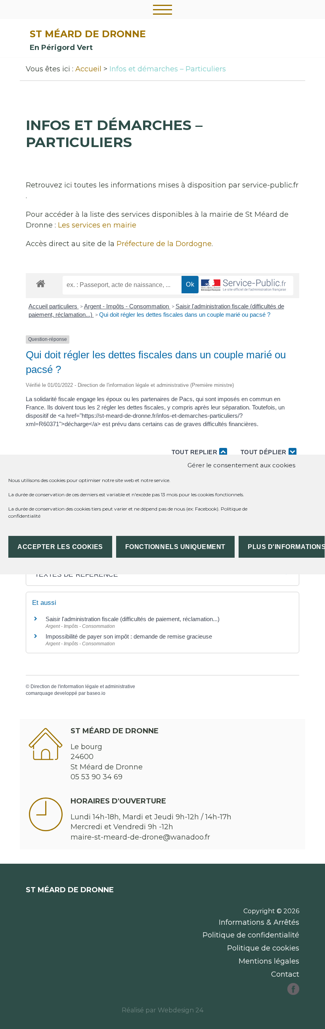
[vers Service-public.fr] (243, 285)
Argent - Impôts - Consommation (127, 306)
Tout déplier (265, 452)
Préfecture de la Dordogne (164, 243)
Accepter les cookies (60, 546)
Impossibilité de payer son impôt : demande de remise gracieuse (129, 636)
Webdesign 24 (180, 1010)
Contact (285, 974)
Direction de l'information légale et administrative (83, 686)
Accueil (88, 69)
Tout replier (196, 452)
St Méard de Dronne (88, 34)
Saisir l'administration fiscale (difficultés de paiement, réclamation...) (133, 619)
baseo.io (96, 693)
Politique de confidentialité (251, 935)
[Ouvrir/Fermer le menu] (162, 9)
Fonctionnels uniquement (175, 546)
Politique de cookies (263, 948)
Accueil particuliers (54, 306)
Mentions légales (269, 961)
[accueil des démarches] (41, 283)
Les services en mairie (97, 225)
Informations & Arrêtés (259, 922)
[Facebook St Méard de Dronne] (293, 992)
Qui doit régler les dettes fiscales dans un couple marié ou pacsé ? (184, 314)
